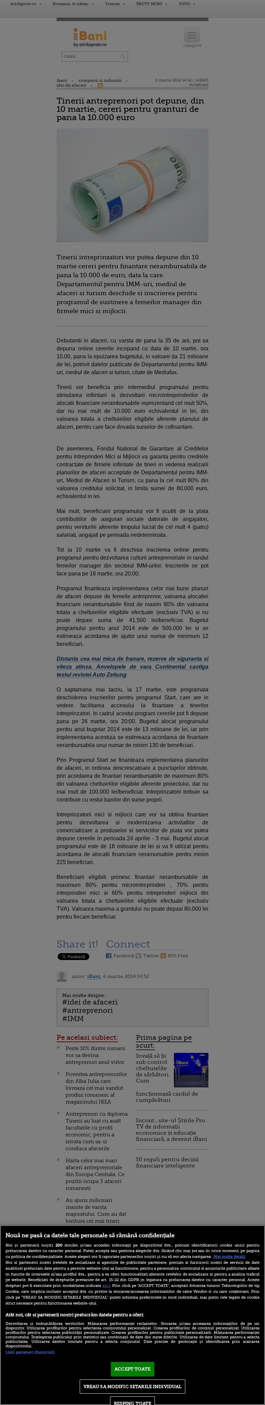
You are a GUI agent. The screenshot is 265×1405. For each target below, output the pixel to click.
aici (106, 1285)
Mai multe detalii (229, 1256)
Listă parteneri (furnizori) (30, 1352)
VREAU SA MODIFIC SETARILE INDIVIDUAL (133, 1386)
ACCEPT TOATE (132, 1369)
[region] (132, 1315)
